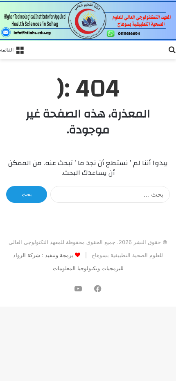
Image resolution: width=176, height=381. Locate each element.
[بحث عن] (172, 49)
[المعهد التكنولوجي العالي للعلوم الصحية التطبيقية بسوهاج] (88, 20)
